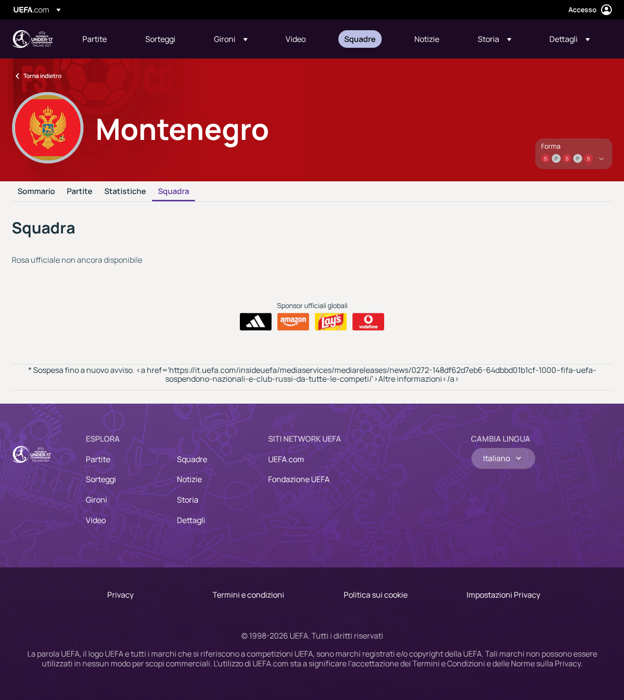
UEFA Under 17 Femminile (32, 39)
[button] (231, 39)
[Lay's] (331, 322)
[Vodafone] (368, 322)
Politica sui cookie (376, 594)
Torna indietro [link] (42, 76)
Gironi (96, 499)
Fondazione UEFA (299, 479)
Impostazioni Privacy (503, 594)
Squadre (192, 459)
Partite (80, 191)
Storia (187, 499)
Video (96, 520)
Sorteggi (101, 479)
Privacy (120, 594)
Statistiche (125, 191)
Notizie (189, 479)
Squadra (173, 191)
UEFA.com (286, 459)
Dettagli (191, 520)
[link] (94, 39)
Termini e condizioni (248, 594)
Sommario (36, 191)
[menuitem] (101, 39)
